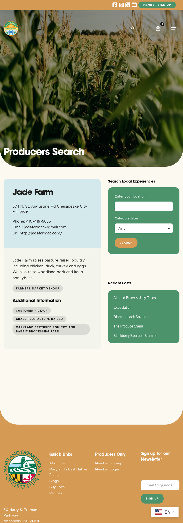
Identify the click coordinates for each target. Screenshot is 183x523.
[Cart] (158, 28)
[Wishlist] (145, 28)
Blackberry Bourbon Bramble (135, 336)
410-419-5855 (38, 221)
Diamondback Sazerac (130, 317)
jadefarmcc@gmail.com (45, 227)
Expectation (122, 307)
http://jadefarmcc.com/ (41, 233)
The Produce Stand (128, 326)
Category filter (126, 218)
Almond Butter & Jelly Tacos (134, 298)
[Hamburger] (173, 28)
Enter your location (130, 196)
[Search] (133, 28)
